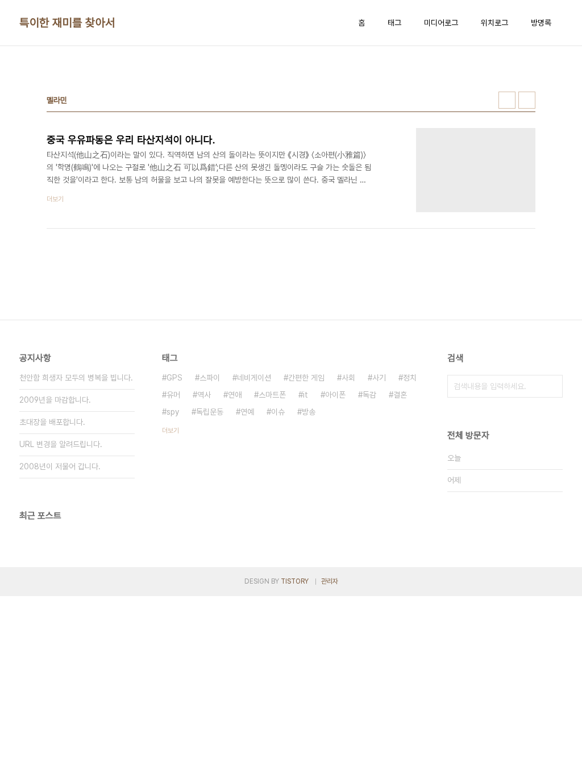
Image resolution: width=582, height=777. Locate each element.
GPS (174, 377)
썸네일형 (507, 100)
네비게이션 (254, 377)
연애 (235, 394)
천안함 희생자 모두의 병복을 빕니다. (76, 377)
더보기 (170, 431)
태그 (394, 22)
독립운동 (209, 411)
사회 (348, 377)
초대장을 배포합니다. (52, 422)
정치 (410, 377)
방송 (308, 411)
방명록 (541, 22)
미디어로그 (441, 22)
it (305, 394)
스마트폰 (272, 394)
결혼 (400, 394)
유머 (173, 394)
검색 (551, 386)
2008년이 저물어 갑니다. (60, 466)
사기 (379, 377)
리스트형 (526, 100)
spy (173, 411)
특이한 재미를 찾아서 (67, 23)
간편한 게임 (306, 377)
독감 (369, 394)
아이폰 (335, 394)
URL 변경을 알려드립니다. (60, 444)
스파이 (209, 377)
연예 (247, 411)
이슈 (278, 411)
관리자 (329, 581)
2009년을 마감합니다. (55, 399)
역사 (204, 394)
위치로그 (494, 22)
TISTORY (295, 581)
